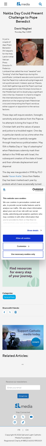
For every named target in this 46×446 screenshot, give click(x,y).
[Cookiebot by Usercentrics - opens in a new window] (32, 189)
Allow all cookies (23, 238)
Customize (21, 246)
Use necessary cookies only (23, 254)
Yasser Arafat (15, 176)
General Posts (9, 297)
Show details (32, 230)
